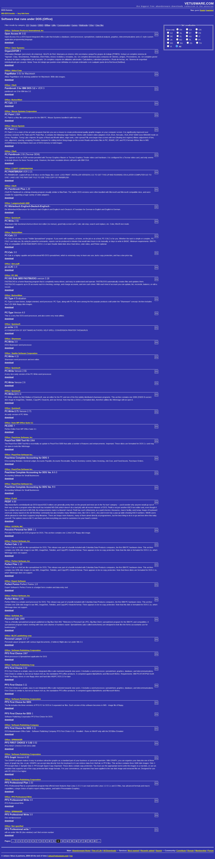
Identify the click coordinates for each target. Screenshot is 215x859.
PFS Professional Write (22, 797)
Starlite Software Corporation (24, 353)
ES (190, 43)
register (209, 10)
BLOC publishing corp (22, 636)
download (9, 42)
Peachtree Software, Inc (22, 437)
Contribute (181, 851)
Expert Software (19, 581)
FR (199, 33)
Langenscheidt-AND (21, 203)
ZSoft (14, 85)
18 (85, 841)
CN (199, 30)
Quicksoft (16, 218)
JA (171, 40)
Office (47, 25)
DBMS (40, 25)
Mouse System (18, 126)
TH (200, 43)
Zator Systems (18, 48)
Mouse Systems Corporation (24, 111)
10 (49, 841)
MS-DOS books (8, 13)
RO (171, 43)
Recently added (147, 851)
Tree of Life (97, 851)
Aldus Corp (17, 71)
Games (75, 25)
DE (171, 36)
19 (90, 841)
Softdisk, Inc (17, 616)
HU (190, 36)
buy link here (23, 13)
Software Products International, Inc (28, 31)
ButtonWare (17, 100)
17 (81, 841)
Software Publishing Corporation (26, 650)
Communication (63, 25)
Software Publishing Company (25, 725)
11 (54, 841)
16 (76, 841)
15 (72, 841)
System (33, 25)
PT (199, 40)
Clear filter (99, 25)
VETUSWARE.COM (199, 3)
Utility (54, 25)
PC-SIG (15, 275)
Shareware (16, 339)
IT (199, 36)
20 (95, 841)
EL (180, 36)
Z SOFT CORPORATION (22, 169)
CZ (171, 33)
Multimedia (83, 25)
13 (63, 841)
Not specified (17, 826)
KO (180, 40)
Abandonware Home (81, 851)
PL (190, 40)
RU (181, 43)
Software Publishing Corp (23, 665)
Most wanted (133, 851)
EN (180, 30)
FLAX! (14, 499)
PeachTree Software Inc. (22, 455)
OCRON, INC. (17, 527)
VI (171, 47)
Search (159, 851)
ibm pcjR (15, 264)
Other (91, 25)
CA (190, 30)
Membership (200, 851)
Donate (190, 851)
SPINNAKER (17, 740)
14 (67, 841)
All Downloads (109, 851)
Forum (211, 851)
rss (71, 856)
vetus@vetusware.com (58, 856)
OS (27, 25)
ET (190, 33)
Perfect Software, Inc (21, 541)
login (202, 10)
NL (180, 33)
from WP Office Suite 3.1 (22, 423)
